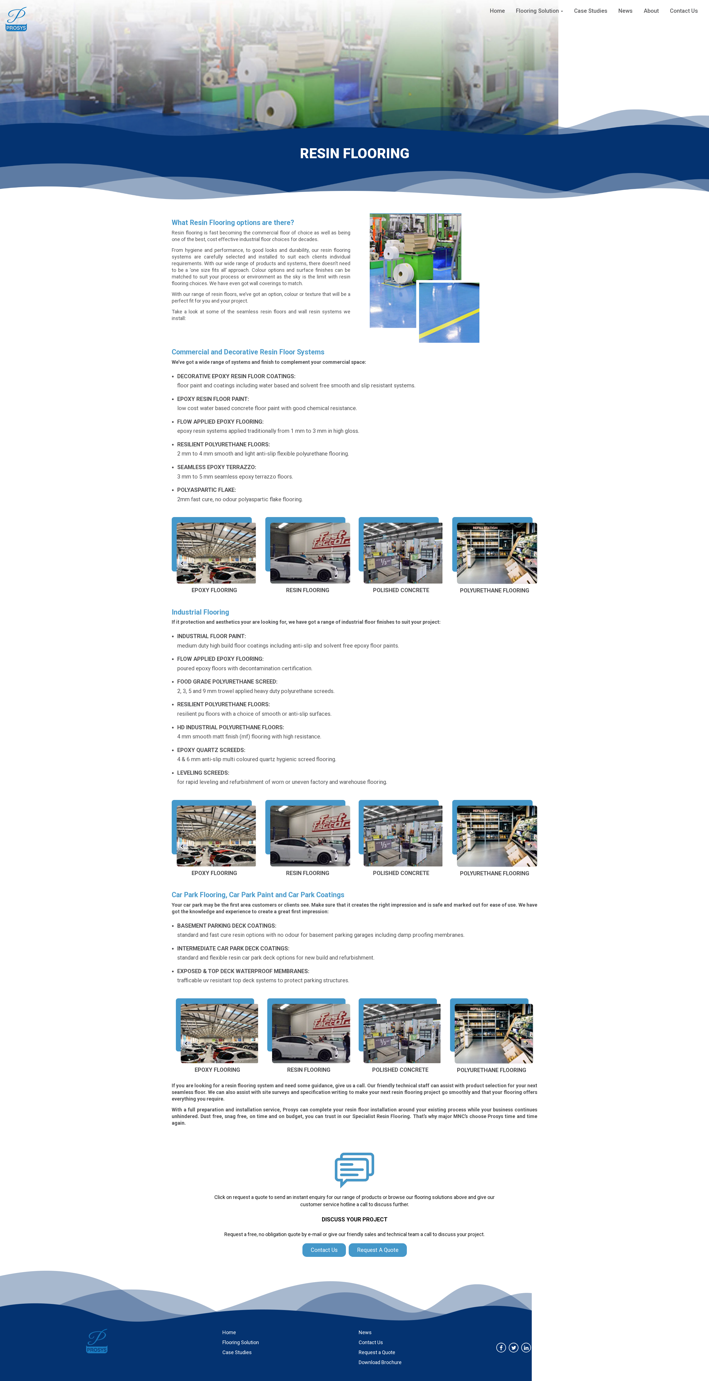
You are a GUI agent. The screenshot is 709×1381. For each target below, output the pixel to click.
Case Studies (590, 10)
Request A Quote (378, 1250)
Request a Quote (377, 1352)
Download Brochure (380, 1362)
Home (497, 10)
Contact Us (684, 10)
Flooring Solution (538, 10)
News (625, 10)
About (651, 10)
